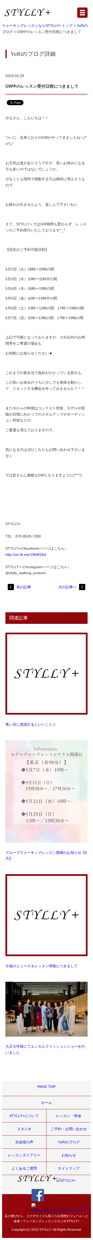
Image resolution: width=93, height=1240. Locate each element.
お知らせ (68, 1155)
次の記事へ (67, 587)
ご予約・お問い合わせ (69, 1129)
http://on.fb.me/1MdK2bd (25, 554)
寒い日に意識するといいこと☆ (30, 724)
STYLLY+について (24, 1116)
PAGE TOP (46, 1087)
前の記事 (24, 587)
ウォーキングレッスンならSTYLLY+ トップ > (39, 25)
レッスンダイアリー (24, 1155)
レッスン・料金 (68, 1116)
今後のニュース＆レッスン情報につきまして (41, 966)
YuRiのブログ (69, 1142)
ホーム (46, 1103)
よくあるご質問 (24, 1168)
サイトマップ (69, 1168)
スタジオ (24, 1129)
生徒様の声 (24, 1142)
